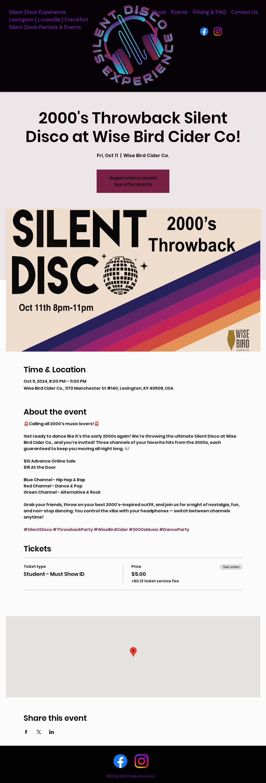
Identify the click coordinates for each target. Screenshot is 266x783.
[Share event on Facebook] (26, 732)
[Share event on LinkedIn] (51, 732)
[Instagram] (217, 31)
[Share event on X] (38, 732)
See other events (133, 184)
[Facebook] (204, 31)
